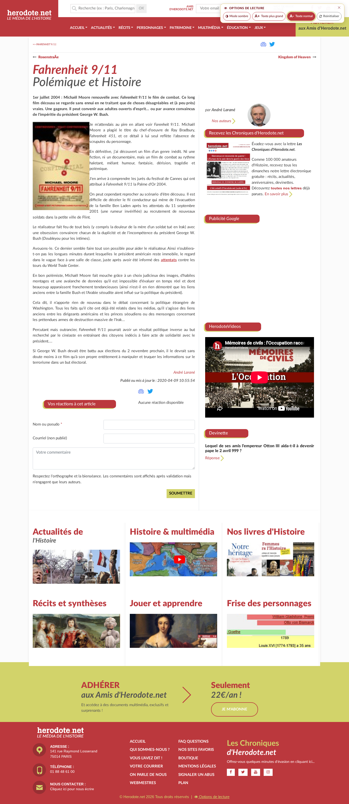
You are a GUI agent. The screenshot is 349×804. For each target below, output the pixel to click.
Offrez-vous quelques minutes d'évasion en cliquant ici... (271, 762)
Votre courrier (146, 766)
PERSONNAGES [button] (150, 28)
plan (183, 783)
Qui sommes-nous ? (150, 750)
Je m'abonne (234, 709)
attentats (169, 260)
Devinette (218, 433)
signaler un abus (196, 775)
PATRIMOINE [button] (181, 28)
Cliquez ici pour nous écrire (72, 789)
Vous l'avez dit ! (146, 758)
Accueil (138, 741)
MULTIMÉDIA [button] (209, 28)
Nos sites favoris (196, 750)
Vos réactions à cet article (72, 404)
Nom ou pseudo (47, 424)
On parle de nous (148, 775)
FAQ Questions (193, 741)
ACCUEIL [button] (77, 28)
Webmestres (143, 783)
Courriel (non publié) (50, 438)
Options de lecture (213, 797)
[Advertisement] (259, 271)
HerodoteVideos (225, 326)
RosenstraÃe (48, 57)
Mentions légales (197, 766)
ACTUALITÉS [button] (101, 28)
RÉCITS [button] (124, 28)
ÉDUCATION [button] (237, 28)
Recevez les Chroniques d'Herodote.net (246, 133)
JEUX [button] (258, 28)
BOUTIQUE (188, 758)
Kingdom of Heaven (294, 57)
